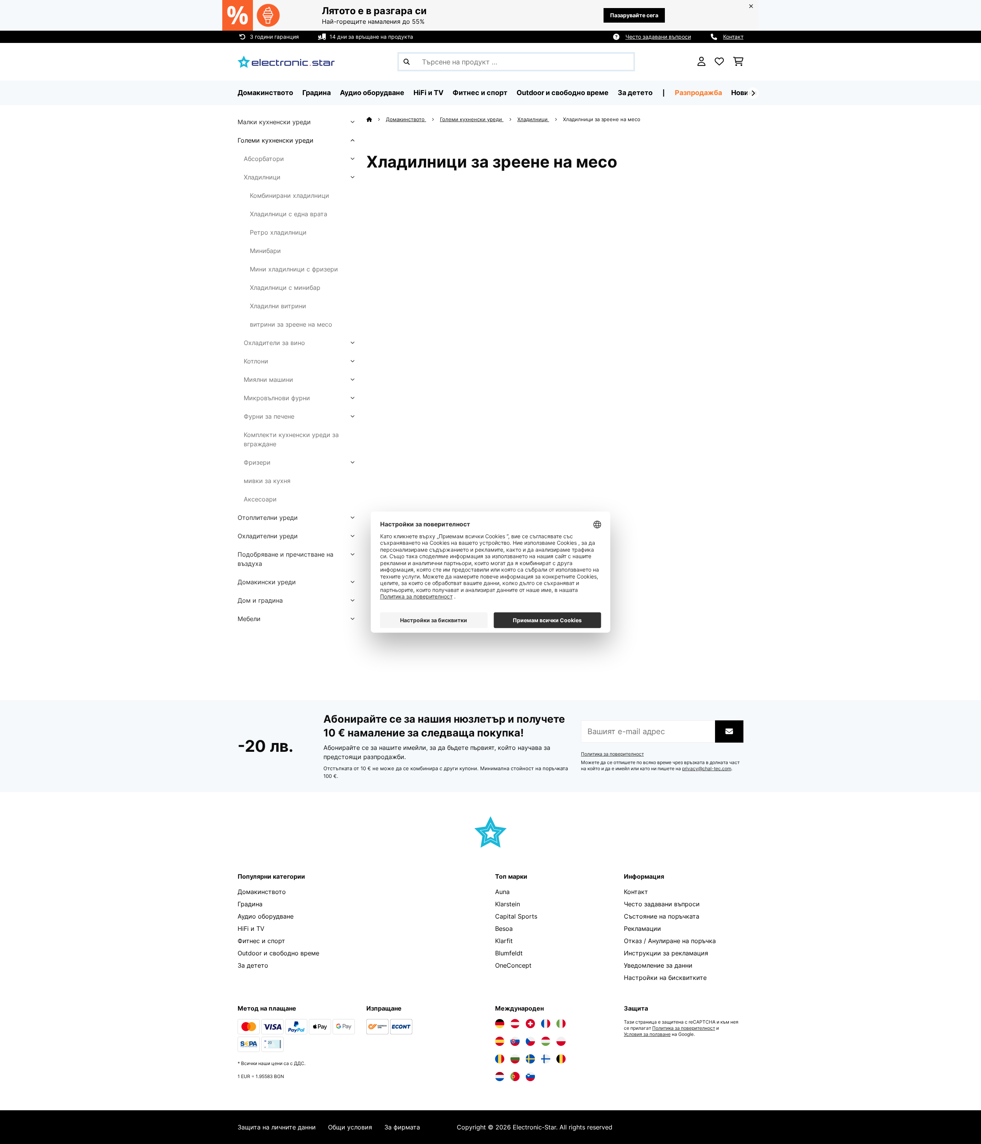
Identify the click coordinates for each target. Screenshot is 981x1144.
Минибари (265, 251)
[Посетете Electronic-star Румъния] (499, 1058)
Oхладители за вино (274, 343)
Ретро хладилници (278, 232)
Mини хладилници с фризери (294, 269)
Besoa (504, 928)
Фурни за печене (269, 416)
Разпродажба (698, 93)
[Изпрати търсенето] (407, 61)
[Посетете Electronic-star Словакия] (515, 1041)
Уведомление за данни (658, 965)
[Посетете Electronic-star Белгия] (561, 1058)
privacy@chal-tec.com (706, 768)
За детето (253, 965)
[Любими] (719, 62)
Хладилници (262, 177)
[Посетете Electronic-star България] (515, 1058)
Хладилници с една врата (288, 214)
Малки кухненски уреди (274, 122)
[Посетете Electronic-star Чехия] (530, 1041)
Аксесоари (260, 499)
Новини (744, 93)
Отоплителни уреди (268, 517)
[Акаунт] (701, 62)
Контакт (733, 36)
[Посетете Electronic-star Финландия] (545, 1058)
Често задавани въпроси (658, 36)
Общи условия (350, 1127)
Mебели (249, 619)
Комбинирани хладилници (289, 195)
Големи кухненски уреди (275, 140)
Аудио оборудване (266, 916)
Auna (502, 892)
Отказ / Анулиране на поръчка (670, 941)
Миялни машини (268, 379)
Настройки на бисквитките (665, 977)
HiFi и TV (251, 928)
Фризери (257, 462)
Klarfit (504, 941)
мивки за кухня (267, 481)
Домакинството (406, 119)
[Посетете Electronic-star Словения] (530, 1076)
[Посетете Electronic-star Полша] (561, 1041)
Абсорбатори (264, 159)
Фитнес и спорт (261, 941)
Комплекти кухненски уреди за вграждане (291, 439)
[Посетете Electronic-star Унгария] (545, 1041)
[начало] (376, 119)
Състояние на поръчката (661, 916)
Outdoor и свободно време (278, 953)
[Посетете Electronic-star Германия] (499, 1023)
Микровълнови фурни (277, 398)
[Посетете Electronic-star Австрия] (515, 1023)
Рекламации (642, 928)
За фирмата (402, 1127)
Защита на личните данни (277, 1127)
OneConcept (513, 965)
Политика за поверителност (612, 754)
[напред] (753, 93)
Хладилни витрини (278, 306)
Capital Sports (516, 916)
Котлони (256, 361)
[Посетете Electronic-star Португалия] (515, 1076)
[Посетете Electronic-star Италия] (561, 1023)
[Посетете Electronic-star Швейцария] (530, 1023)
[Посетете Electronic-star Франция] (545, 1023)
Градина (250, 904)
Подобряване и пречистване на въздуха (285, 559)
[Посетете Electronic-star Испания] (499, 1041)
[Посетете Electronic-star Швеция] (530, 1058)
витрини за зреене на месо (291, 324)
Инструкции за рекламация (666, 953)
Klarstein (507, 904)
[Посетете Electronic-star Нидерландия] (499, 1076)
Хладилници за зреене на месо (602, 119)
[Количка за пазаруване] (738, 62)
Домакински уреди (267, 582)
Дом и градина (260, 600)
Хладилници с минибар (285, 287)
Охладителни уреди (268, 536)
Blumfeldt (509, 953)
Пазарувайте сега (634, 15)
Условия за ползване (647, 1034)
